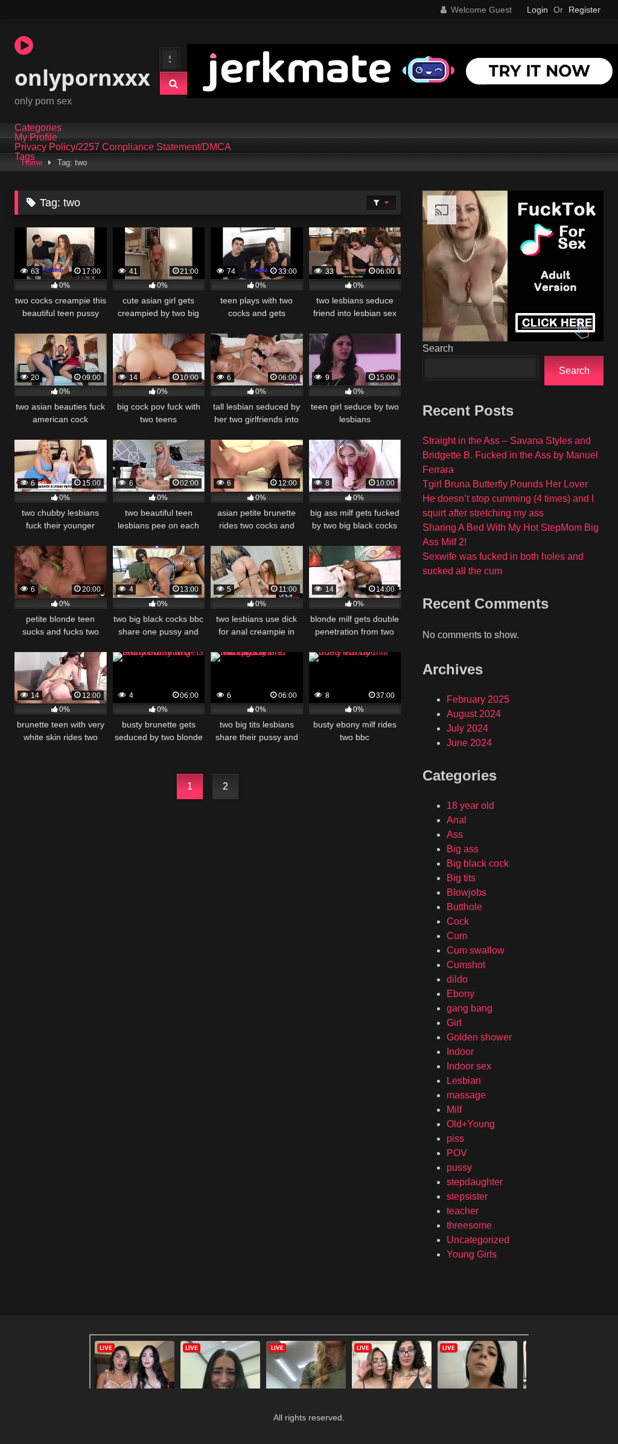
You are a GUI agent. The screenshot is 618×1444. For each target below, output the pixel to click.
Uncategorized (478, 1240)
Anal (457, 820)
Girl (454, 1023)
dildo (457, 979)
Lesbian (464, 1080)
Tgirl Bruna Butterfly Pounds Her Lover (505, 484)
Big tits (461, 878)
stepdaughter (475, 1182)
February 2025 (478, 699)
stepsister (467, 1196)
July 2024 (467, 728)
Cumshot (466, 965)
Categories (38, 128)
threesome (469, 1225)
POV (457, 1153)
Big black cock (478, 863)
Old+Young (471, 1124)
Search (437, 348)
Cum (457, 936)
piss (455, 1138)
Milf (454, 1109)
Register (584, 9)
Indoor (460, 1052)
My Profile (35, 137)
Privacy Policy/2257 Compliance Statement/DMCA (122, 147)
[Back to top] (580, 1408)
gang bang (469, 1008)
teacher (463, 1211)
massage (466, 1095)
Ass (455, 834)
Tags (24, 157)
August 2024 (474, 714)
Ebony (460, 994)
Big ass (463, 849)
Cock (458, 921)
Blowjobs (466, 892)
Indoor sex (469, 1066)
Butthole (464, 907)
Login (537, 9)
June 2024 (469, 743)
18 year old (470, 805)
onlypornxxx (75, 77)
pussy (459, 1167)
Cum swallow (476, 950)
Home (32, 162)
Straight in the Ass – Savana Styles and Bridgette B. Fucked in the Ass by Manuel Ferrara (510, 455)
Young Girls (472, 1254)
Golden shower (479, 1037)
